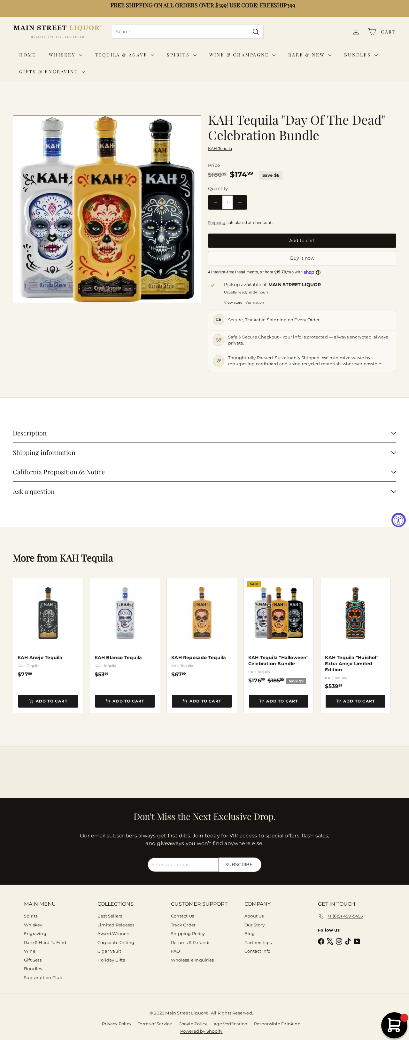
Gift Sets (33, 959)
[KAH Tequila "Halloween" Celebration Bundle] (279, 631)
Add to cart (51, 701)
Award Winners (113, 933)
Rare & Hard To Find (45, 942)
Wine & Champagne (240, 55)
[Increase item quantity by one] (240, 202)
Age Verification (230, 1023)
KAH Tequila (86, 557)
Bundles (358, 55)
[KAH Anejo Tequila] (48, 628)
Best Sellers (109, 915)
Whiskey (63, 55)
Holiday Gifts (111, 959)
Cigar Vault (109, 951)
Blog (249, 933)
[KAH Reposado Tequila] (202, 628)
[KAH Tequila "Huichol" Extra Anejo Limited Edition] (355, 634)
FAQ (175, 951)
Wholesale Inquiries (192, 959)
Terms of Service (155, 1023)
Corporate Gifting (116, 942)
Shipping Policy (188, 933)
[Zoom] (107, 209)
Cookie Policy (193, 1023)
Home (27, 55)
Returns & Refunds (191, 942)
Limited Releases (115, 924)
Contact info (257, 951)
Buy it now (302, 258)
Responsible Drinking (277, 1023)
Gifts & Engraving (49, 72)
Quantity (218, 188)
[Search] (256, 32)
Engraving (35, 933)
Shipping (217, 222)
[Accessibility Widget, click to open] (398, 520)
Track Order (183, 924)
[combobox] (188, 32)
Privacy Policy (116, 1023)
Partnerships (258, 942)
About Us (254, 915)
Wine (29, 951)
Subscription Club (43, 977)
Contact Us (182, 915)
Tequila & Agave (122, 55)
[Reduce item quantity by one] (215, 202)
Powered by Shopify (201, 1031)
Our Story (254, 924)
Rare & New (307, 55)
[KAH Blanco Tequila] (125, 628)
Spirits (179, 55)
